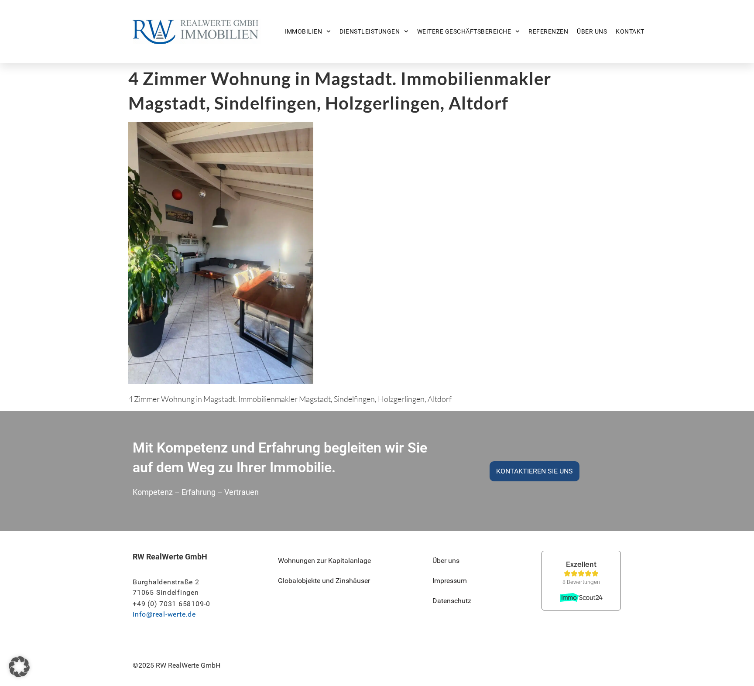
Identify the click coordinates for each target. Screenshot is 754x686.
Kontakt (630, 31)
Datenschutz (451, 601)
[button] (19, 667)
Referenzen (548, 31)
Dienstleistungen (369, 31)
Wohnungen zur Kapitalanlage (324, 560)
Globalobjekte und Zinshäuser (324, 580)
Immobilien (303, 31)
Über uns (592, 31)
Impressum (449, 580)
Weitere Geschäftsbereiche (464, 31)
